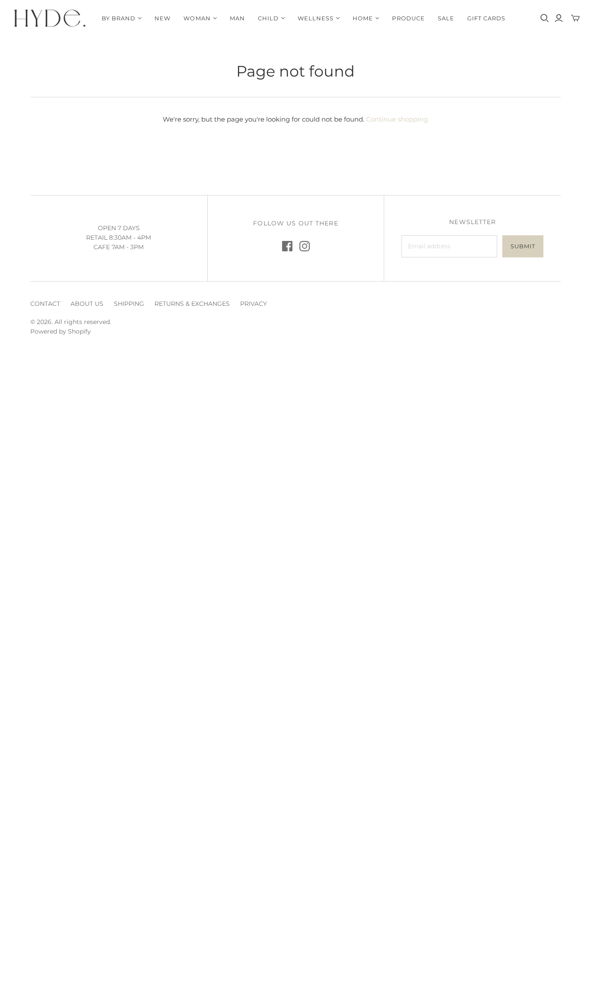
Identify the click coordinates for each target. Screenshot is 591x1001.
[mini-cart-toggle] (575, 18)
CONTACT (45, 304)
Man (237, 18)
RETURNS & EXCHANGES (192, 304)
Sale (446, 18)
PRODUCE (408, 18)
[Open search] (544, 18)
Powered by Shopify (60, 331)
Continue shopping (397, 119)
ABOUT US (87, 304)
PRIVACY (253, 304)
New (162, 18)
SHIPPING (129, 304)
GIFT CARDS (486, 18)
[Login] (558, 18)
